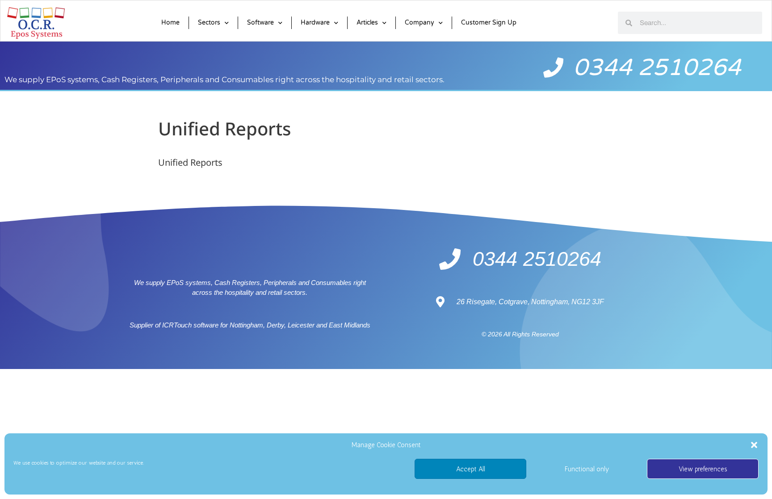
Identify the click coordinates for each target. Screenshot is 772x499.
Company (419, 22)
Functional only (587, 469)
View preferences (703, 469)
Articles (367, 22)
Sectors (209, 22)
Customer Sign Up (488, 22)
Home (170, 22)
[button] (754, 444)
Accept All (470, 469)
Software (260, 22)
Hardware (315, 22)
